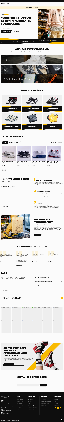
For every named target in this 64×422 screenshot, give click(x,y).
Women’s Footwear (20, 401)
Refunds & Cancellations (46, 401)
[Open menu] (62, 4)
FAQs (29, 403)
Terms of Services (59, 420)
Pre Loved (60, 142)
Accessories (19, 407)
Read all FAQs (12, 290)
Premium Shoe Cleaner (32, 407)
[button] (5, 142)
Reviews (56, 403)
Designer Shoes (20, 405)
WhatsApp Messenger (5, 402)
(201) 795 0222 (3, 401)
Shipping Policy (44, 405)
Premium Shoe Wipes (32, 409)
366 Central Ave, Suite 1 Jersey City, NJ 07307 (7, 407)
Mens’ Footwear (20, 399)
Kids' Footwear (20, 403)
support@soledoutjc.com (6, 410)
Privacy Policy (52, 420)
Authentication (57, 405)
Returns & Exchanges (45, 403)
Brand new (53, 142)
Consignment (30, 399)
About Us (56, 399)
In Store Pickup (31, 405)
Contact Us (56, 401)
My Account (43, 399)
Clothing (18, 409)
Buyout (29, 401)
